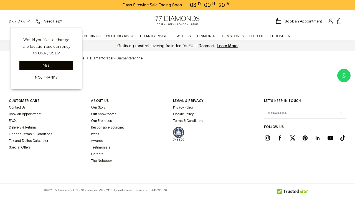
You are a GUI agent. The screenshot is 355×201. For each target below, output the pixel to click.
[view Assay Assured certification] (178, 134)
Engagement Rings (82, 36)
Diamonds (206, 36)
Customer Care (24, 100)
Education (280, 36)
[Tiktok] (342, 137)
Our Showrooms (103, 114)
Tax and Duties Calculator (28, 140)
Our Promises (101, 120)
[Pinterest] (305, 137)
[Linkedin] (317, 137)
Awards (97, 140)
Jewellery (182, 36)
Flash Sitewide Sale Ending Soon (152, 5)
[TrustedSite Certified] (293, 192)
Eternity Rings (154, 36)
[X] (292, 137)
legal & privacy (188, 100)
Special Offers (20, 147)
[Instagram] (267, 137)
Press (95, 134)
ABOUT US (100, 100)
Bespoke (257, 36)
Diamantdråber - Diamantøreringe (116, 58)
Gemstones (233, 36)
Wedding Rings (120, 36)
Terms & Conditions (188, 120)
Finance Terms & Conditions (30, 134)
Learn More (227, 46)
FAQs (13, 120)
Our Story (98, 107)
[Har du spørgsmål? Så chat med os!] (344, 75)
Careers (97, 154)
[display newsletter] (339, 112)
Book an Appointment (25, 114)
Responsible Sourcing (107, 127)
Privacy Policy (183, 107)
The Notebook (101, 160)
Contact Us (17, 107)
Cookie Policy (183, 114)
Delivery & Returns (23, 127)
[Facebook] (280, 137)
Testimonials (100, 147)
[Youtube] (330, 137)
